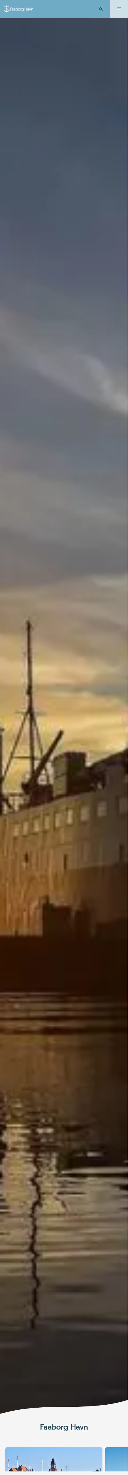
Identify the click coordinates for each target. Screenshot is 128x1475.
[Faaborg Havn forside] (18, 9)
